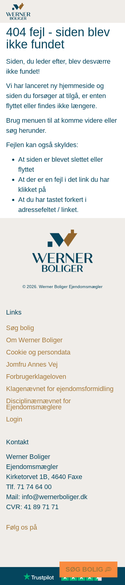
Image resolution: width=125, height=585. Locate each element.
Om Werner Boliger (34, 340)
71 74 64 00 (34, 487)
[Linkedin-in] (67, 549)
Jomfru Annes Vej (32, 364)
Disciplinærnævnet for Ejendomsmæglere (38, 404)
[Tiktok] (91, 549)
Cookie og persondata (38, 352)
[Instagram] (42, 549)
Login (14, 419)
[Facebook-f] (18, 549)
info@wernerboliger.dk (54, 497)
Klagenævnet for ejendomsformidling (59, 389)
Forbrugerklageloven (36, 376)
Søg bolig (20, 328)
